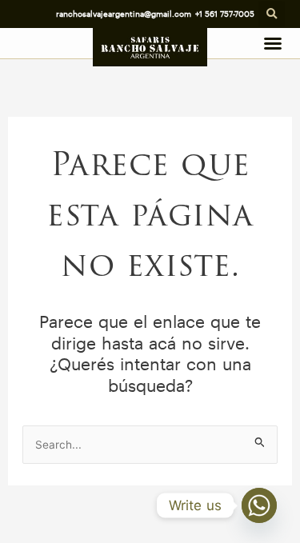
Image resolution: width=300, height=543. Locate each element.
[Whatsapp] (259, 505)
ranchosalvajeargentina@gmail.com (123, 13)
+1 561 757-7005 (224, 13)
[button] (271, 14)
